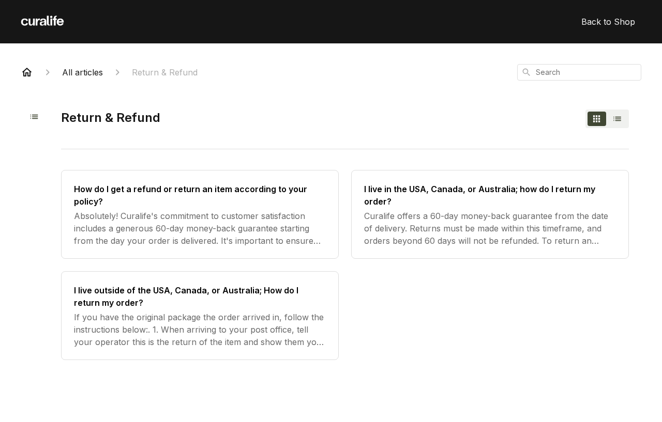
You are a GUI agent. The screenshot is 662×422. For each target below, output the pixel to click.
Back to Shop (608, 22)
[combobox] (579, 72)
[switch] (607, 119)
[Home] (27, 72)
